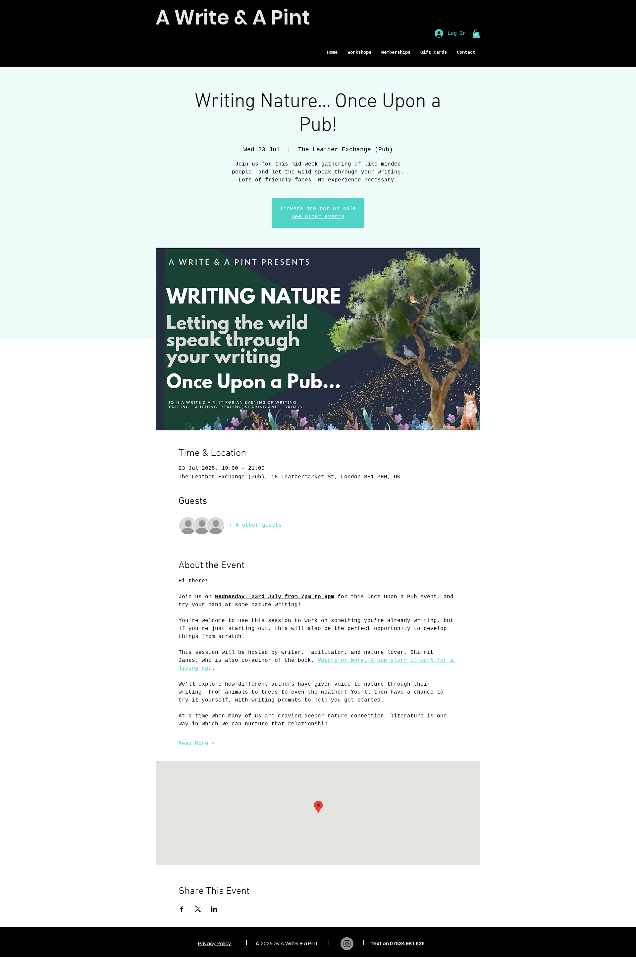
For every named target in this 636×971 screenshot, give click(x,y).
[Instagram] (347, 943)
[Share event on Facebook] (182, 909)
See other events (318, 217)
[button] (395, 52)
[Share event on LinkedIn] (214, 909)
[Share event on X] (198, 909)
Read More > (197, 744)
